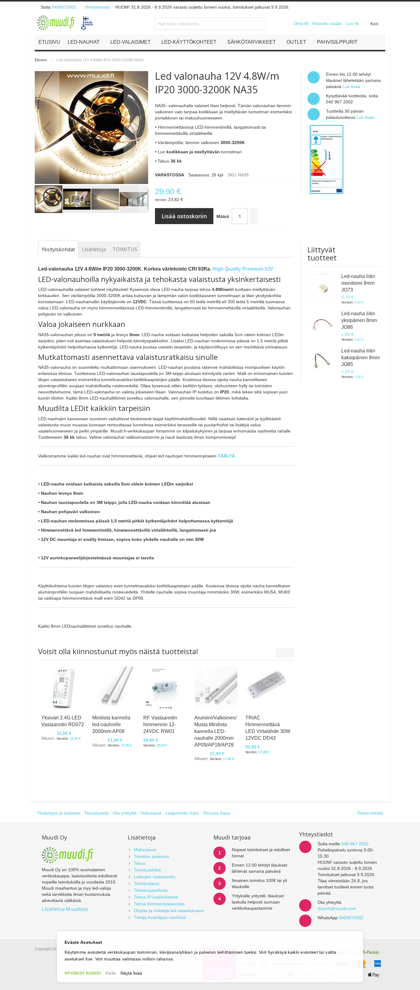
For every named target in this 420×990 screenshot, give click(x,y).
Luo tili (352, 23)
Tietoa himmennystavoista (159, 903)
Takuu (139, 863)
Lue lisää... (353, 86)
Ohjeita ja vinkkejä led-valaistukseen (169, 910)
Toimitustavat (146, 883)
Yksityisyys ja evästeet (58, 813)
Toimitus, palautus (151, 856)
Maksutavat (145, 849)
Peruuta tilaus (216, 813)
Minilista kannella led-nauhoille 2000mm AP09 (111, 724)
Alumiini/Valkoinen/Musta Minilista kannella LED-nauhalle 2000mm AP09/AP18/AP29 (215, 731)
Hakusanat (151, 813)
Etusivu (41, 60)
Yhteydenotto (97, 7)
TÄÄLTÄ (226, 455)
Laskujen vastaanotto (154, 876)
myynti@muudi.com (337, 908)
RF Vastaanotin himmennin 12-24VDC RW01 (160, 724)
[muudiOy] (65, 22)
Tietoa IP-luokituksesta (156, 897)
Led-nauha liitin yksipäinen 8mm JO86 (359, 320)
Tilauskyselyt (96, 813)
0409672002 (64, 7)
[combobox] (210, 24)
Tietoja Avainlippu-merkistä (160, 917)
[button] (47, 128)
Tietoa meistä (370, 813)
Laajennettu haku (182, 813)
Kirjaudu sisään (327, 23)
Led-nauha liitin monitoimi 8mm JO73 (358, 283)
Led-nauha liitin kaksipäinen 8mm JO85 (360, 357)
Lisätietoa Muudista (65, 909)
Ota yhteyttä (125, 813)
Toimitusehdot (147, 869)
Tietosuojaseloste (151, 890)
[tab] (58, 249)
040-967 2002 (355, 843)
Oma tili (301, 23)
